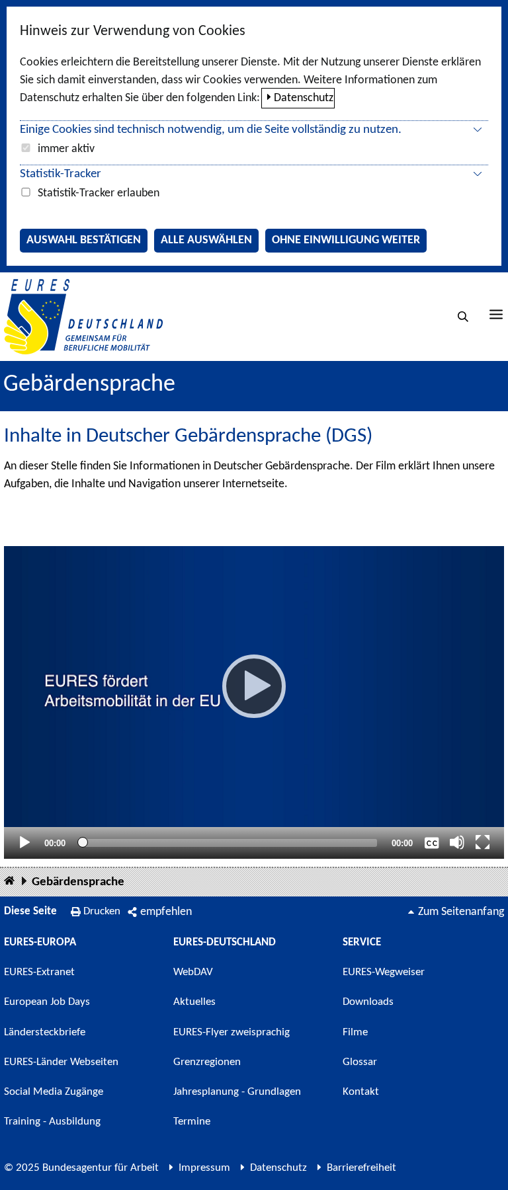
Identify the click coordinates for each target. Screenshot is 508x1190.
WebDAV (193, 972)
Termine (191, 1121)
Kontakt (361, 1091)
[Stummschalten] (457, 842)
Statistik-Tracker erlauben (98, 193)
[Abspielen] (254, 686)
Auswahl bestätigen (83, 240)
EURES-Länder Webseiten (61, 1062)
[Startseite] (9, 881)
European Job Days (47, 1002)
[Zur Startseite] (83, 316)
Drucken (101, 911)
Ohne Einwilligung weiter (346, 240)
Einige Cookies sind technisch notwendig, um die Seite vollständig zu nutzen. (211, 130)
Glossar (360, 1062)
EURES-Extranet (39, 972)
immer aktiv (66, 149)
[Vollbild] (483, 842)
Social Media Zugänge (53, 1091)
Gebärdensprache (78, 882)
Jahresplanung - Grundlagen (237, 1091)
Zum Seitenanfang (461, 912)
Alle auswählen (206, 240)
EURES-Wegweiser (384, 972)
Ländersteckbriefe (44, 1032)
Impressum (204, 1167)
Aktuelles (194, 1002)
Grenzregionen (207, 1062)
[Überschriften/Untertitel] (432, 842)
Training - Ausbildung (52, 1121)
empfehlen (166, 912)
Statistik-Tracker (60, 174)
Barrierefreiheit (361, 1167)
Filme (355, 1032)
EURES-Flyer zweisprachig (231, 1032)
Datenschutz (303, 98)
